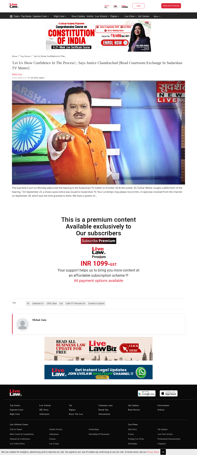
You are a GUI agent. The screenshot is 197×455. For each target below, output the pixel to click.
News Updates (78, 16)
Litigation (162, 444)
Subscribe (98, 240)
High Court (59, 16)
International (104, 414)
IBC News (43, 410)
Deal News (132, 429)
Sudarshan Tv (38, 303)
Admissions (54, 434)
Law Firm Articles (165, 434)
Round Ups (103, 410)
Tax (70, 405)
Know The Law (76, 414)
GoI (61, 303)
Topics (17, 16)
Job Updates (143, 16)
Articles (89, 16)
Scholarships (94, 429)
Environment (163, 405)
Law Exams (54, 444)
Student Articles (55, 429)
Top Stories (26, 16)
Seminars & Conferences (20, 439)
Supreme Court (40, 16)
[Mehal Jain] (22, 324)
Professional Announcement (169, 439)
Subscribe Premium (171, 6)
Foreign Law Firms (136, 439)
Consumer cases (105, 405)
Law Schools (101, 16)
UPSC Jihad (52, 303)
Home (14, 56)
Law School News (17, 444)
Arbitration (44, 414)
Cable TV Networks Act (75, 303)
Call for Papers (16, 429)
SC (28, 303)
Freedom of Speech (96, 303)
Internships (132, 444)
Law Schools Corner (19, 424)
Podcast (161, 410)
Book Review (134, 410)
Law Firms (129, 16)
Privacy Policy (153, 452)
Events (131, 434)
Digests (113, 16)
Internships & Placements (99, 434)
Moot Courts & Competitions (22, 434)
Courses (52, 439)
